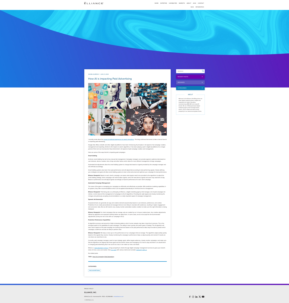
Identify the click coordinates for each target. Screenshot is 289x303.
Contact (201, 3)
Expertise (163, 3)
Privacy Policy (88, 288)
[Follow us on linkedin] (196, 297)
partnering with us (141, 250)
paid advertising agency (101, 248)
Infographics (200, 7)
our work (113, 250)
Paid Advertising (94, 270)
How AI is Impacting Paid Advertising (103, 257)
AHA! (194, 3)
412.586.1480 (109, 296)
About (189, 3)
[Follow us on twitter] (200, 297)
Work (156, 3)
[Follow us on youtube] (203, 297)
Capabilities (173, 3)
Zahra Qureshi (93, 74)
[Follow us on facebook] (190, 297)
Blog (192, 7)
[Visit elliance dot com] (94, 3)
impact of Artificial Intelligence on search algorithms (119, 139)
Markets (182, 3)
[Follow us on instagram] (193, 297)
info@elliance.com (118, 296)
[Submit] (203, 71)
